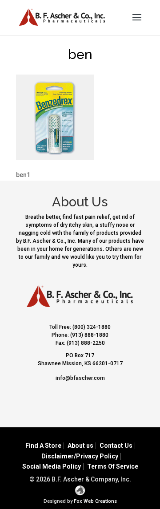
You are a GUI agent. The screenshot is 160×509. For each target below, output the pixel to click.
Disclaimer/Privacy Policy (79, 456)
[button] (137, 23)
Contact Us (116, 445)
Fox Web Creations (95, 501)
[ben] (55, 158)
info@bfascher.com (80, 378)
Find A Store (43, 445)
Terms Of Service (112, 466)
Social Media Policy (51, 466)
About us (80, 445)
